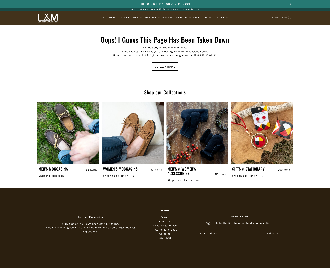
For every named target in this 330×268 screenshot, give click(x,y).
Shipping (164, 233)
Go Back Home (165, 66)
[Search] (290, 4)
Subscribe (273, 233)
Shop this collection (51, 175)
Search (165, 217)
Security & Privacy (165, 225)
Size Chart (165, 237)
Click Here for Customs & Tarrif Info (148, 9)
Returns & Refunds (165, 229)
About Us (165, 221)
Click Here (194, 9)
